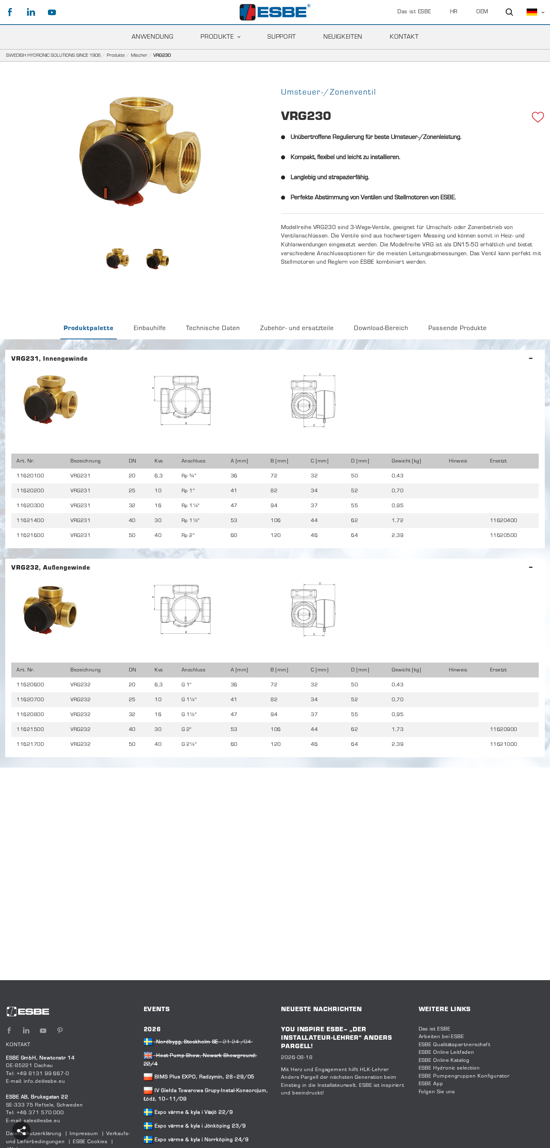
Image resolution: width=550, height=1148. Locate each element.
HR (454, 12)
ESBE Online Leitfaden (446, 1052)
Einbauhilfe (150, 328)
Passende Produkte (457, 328)
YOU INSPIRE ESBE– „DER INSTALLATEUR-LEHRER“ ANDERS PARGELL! (336, 1038)
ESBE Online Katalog (444, 1060)
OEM (482, 12)
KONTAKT (404, 37)
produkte (217, 37)
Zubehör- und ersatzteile (297, 328)
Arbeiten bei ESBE (441, 1036)
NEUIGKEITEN (342, 37)
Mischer (139, 56)
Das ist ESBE (414, 12)
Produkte (116, 56)
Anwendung (153, 37)
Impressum (84, 1133)
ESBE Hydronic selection (449, 1068)
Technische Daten (213, 328)
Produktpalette (89, 328)
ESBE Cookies (90, 1142)
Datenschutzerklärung (34, 1133)
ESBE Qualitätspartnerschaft (455, 1045)
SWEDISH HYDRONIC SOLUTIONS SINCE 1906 (53, 56)
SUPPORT (281, 37)
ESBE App (431, 1084)
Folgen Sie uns (437, 1092)
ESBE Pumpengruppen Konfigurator (464, 1076)
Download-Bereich (381, 328)
